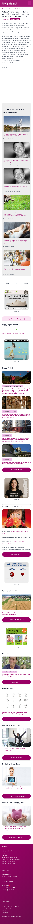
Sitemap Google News (8, 861)
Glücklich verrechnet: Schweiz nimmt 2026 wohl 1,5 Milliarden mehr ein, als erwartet (16, 462)
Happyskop (5, 912)
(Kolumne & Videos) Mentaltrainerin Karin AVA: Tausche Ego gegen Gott (16, 675)
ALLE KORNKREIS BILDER (17, 619)
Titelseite (4, 9)
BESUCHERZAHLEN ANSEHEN (16, 796)
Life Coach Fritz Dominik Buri (10, 907)
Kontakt (4, 853)
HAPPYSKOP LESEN (16, 719)
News (10, 9)
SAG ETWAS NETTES (16, 554)
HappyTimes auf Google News (11, 859)
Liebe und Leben (13, 671)
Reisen (14, 411)
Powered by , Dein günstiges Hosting (13, 333)
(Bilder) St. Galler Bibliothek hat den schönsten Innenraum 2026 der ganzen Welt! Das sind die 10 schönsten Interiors (16, 416)
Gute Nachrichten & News (9, 905)
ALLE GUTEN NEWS (16, 470)
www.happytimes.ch (8, 881)
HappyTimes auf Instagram (16, 318)
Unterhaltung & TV (17, 386)
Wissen (4, 910)
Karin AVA (5, 671)
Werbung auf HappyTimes (9, 857)
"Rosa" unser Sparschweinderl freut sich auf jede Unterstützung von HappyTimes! (15, 828)
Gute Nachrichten (19, 9)
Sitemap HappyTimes (8, 863)
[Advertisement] (16, 84)
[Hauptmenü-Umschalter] (29, 3)
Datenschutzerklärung (8, 851)
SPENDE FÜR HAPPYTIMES (16, 837)
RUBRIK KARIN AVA (16, 682)
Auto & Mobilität (7, 909)
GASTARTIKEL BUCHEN (16, 757)
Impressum (5, 855)
